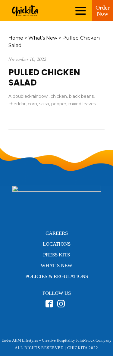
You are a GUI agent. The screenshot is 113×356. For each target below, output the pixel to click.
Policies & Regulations (56, 276)
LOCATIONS (57, 244)
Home (15, 38)
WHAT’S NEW (56, 265)
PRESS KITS (56, 255)
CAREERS (57, 233)
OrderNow (103, 10)
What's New (42, 38)
